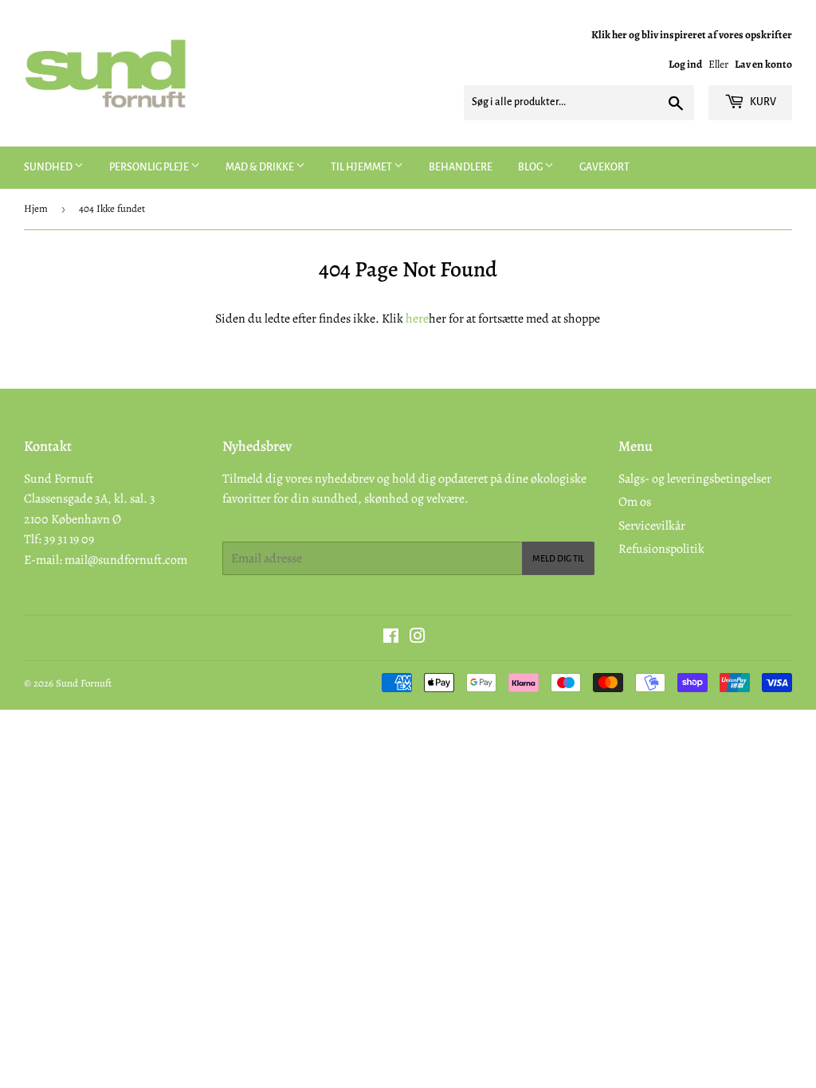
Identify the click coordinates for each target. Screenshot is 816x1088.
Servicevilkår (651, 525)
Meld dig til (558, 558)
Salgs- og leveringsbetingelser (694, 478)
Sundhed (49, 167)
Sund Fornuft (84, 683)
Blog (531, 167)
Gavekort (604, 167)
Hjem (36, 208)
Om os (634, 502)
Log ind (685, 64)
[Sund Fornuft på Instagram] (418, 638)
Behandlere (460, 167)
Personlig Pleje (149, 167)
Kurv (762, 102)
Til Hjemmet (362, 167)
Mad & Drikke (261, 167)
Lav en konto (763, 64)
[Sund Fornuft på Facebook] (390, 638)
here (417, 318)
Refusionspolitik (661, 549)
